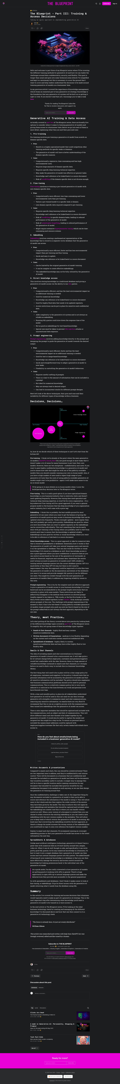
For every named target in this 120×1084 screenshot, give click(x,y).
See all (34, 1048)
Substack (51, 1080)
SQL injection (70, 329)
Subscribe (107, 3)
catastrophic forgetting (51, 223)
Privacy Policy (72, 958)
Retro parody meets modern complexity (41, 1039)
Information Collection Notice (59, 958)
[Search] (96, 3)
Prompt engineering (38, 339)
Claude (48, 461)
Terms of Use (68, 956)
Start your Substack (55, 1076)
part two (50, 122)
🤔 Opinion (33, 10)
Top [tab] (32, 1008)
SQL (69, 284)
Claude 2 (67, 600)
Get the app (68, 1076)
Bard (54, 461)
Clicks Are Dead (37, 1012)
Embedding (34, 238)
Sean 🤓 (36, 22)
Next (84, 976)
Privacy (58, 1072)
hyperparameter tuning (64, 229)
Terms (63, 1072)
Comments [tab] (34, 987)
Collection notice (70, 1072)
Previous (36, 976)
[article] (60, 1016)
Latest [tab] (36, 1008)
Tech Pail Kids (36, 1037)
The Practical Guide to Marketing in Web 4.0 (42, 1015)
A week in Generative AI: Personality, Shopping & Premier (52, 1025)
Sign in (115, 3)
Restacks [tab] (41, 987)
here (32, 99)
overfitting (46, 179)
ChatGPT (42, 461)
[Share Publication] (100, 3)
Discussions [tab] (43, 1008)
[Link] (28, 118)
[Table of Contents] (2, 542)
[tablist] (37, 987)
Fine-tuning (35, 186)
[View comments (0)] (37, 28)
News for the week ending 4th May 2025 (41, 1028)
